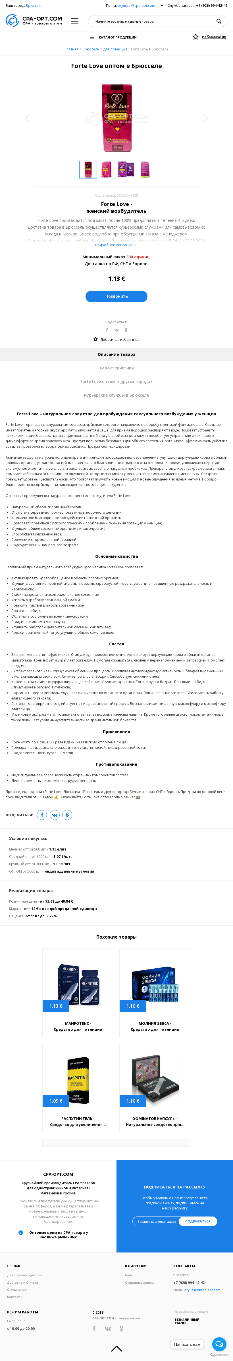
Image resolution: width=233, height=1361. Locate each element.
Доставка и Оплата (22, 1282)
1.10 (132, 1006)
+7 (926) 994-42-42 (211, 5)
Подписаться (198, 1221)
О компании (17, 1289)
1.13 (55, 1006)
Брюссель (34, 5)
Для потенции (115, 49)
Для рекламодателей (24, 1275)
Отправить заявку (139, 1282)
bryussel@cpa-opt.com (136, 5)
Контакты (14, 1297)
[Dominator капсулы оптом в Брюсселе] (155, 1080)
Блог (128, 1275)
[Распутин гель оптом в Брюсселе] (78, 1080)
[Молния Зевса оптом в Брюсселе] (155, 985)
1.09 (55, 1101)
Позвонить (116, 296)
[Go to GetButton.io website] (219, 1355)
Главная (71, 49)
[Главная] (34, 21)
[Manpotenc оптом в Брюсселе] (78, 985)
